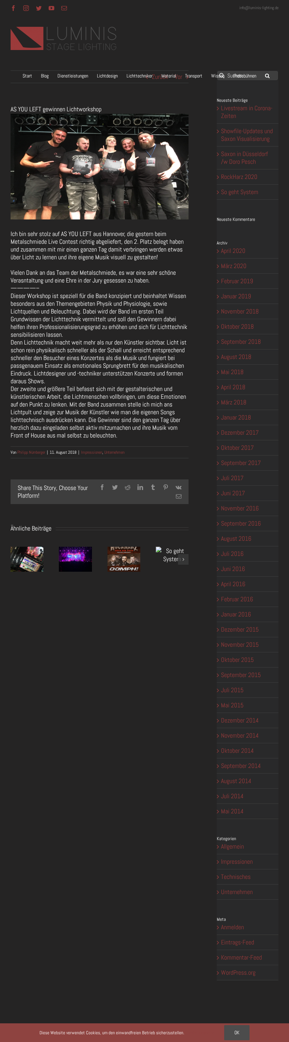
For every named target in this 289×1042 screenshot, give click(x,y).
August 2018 (236, 357)
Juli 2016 (232, 554)
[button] (267, 76)
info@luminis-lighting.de (258, 8)
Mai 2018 (232, 372)
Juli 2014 (232, 796)
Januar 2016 (236, 614)
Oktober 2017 (237, 448)
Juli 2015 (232, 690)
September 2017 (241, 463)
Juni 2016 (233, 569)
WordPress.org (238, 972)
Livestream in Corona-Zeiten (246, 112)
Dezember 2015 (240, 629)
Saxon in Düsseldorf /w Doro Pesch (244, 158)
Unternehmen (114, 452)
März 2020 (233, 266)
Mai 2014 (232, 811)
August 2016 (236, 538)
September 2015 (241, 675)
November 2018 (240, 311)
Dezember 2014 (240, 720)
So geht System (239, 192)
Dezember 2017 (240, 432)
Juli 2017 (232, 478)
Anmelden (232, 927)
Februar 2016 (237, 599)
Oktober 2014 (237, 750)
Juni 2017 (233, 493)
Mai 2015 (232, 705)
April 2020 (233, 251)
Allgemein (232, 846)
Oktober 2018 (237, 326)
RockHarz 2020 (239, 177)
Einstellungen (198, 1033)
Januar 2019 (236, 296)
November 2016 (240, 508)
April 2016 (233, 584)
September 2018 (241, 341)
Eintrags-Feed (237, 942)
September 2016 (241, 523)
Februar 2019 (237, 281)
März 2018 (233, 402)
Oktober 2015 (237, 660)
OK (236, 1032)
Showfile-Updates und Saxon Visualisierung (247, 135)
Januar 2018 (236, 417)
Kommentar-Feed (241, 957)
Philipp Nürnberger (31, 452)
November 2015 (240, 644)
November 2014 (240, 735)
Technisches (236, 877)
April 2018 (233, 387)
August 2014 (236, 781)
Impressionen (91, 452)
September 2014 (241, 766)
